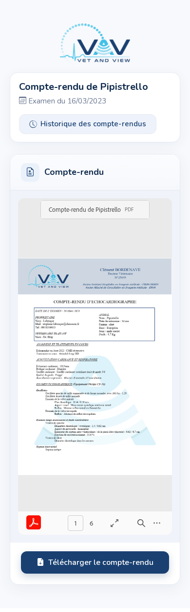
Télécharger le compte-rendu (100, 562)
